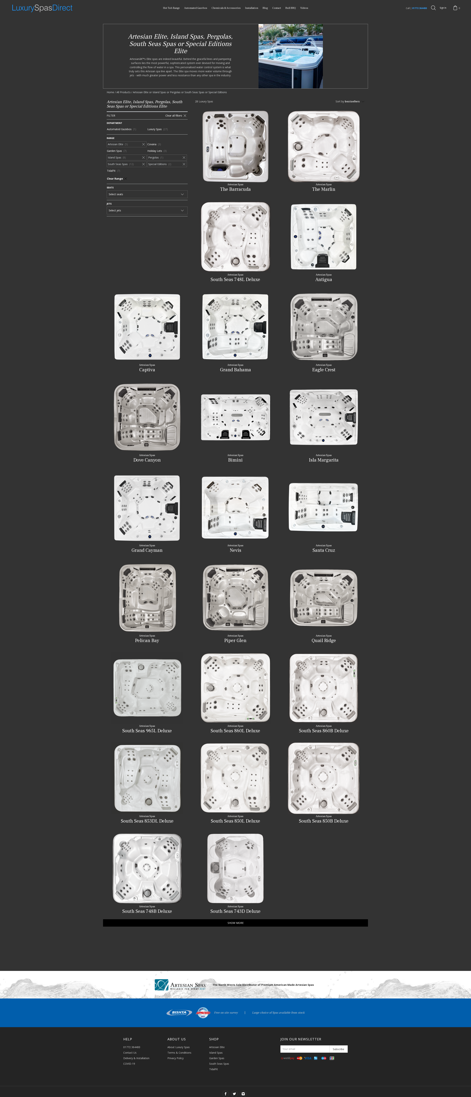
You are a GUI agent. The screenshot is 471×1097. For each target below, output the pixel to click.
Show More (236, 923)
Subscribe (338, 1049)
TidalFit (213, 1069)
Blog (265, 8)
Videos (304, 8)
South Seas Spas (219, 1063)
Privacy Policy (175, 1058)
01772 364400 (419, 8)
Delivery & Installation (136, 1058)
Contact (276, 8)
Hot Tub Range (171, 8)
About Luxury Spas (178, 1047)
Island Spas (216, 1052)
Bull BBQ (290, 8)
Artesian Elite (217, 1047)
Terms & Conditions (179, 1052)
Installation (251, 8)
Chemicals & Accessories (226, 8)
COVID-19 (129, 1063)
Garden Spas (216, 1058)
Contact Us (130, 1052)
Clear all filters (173, 115)
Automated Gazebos (195, 8)
